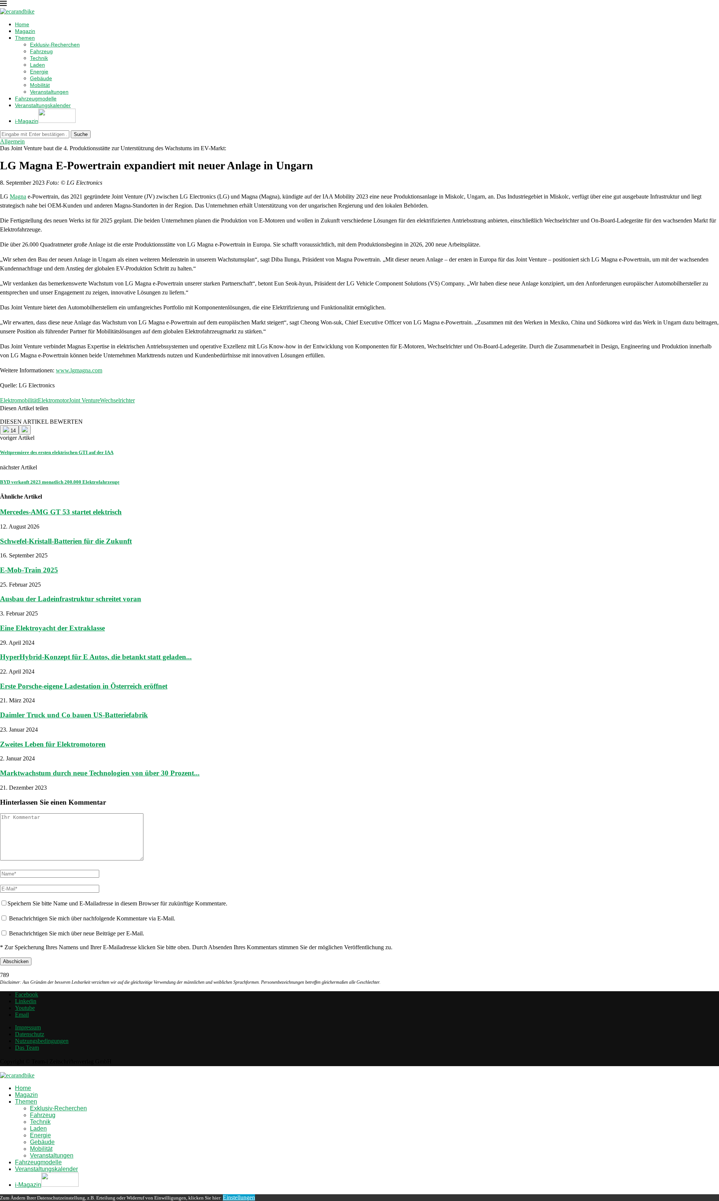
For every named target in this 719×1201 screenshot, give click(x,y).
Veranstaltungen (49, 92)
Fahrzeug (41, 51)
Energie (39, 72)
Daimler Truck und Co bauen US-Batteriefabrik (74, 715)
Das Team (27, 1047)
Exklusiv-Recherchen (55, 45)
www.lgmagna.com (79, 370)
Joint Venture (84, 400)
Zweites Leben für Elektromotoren (53, 744)
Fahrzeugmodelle (36, 99)
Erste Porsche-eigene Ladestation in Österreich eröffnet (83, 686)
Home (22, 24)
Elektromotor (53, 400)
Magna (18, 196)
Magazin (25, 31)
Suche (81, 134)
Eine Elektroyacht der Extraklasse (52, 628)
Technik (39, 58)
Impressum (28, 1027)
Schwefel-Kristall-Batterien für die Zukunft (66, 541)
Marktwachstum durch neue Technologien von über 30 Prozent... (100, 773)
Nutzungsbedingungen (42, 1041)
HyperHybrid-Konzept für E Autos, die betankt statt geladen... (96, 657)
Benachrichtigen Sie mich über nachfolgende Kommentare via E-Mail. (92, 918)
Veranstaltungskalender (43, 105)
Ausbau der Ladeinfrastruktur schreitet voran (70, 599)
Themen (25, 38)
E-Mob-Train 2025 (29, 570)
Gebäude (41, 78)
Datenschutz (29, 1034)
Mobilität (40, 85)
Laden (37, 65)
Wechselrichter (117, 400)
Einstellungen (239, 1197)
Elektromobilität (19, 400)
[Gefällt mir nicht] (25, 430)
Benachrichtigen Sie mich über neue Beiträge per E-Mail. (76, 933)
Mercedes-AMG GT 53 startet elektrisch (61, 512)
